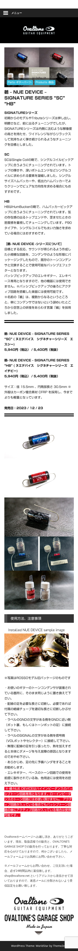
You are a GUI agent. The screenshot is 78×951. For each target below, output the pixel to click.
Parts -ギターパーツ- (20, 82)
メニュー (16, 13)
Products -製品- (45, 82)
